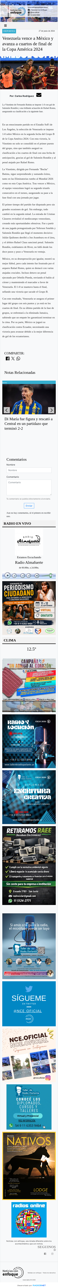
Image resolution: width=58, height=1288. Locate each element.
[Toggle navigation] (5, 25)
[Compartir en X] (13, 359)
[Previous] (7, 410)
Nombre (10, 464)
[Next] (51, 410)
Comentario (12, 476)
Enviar (29, 505)
